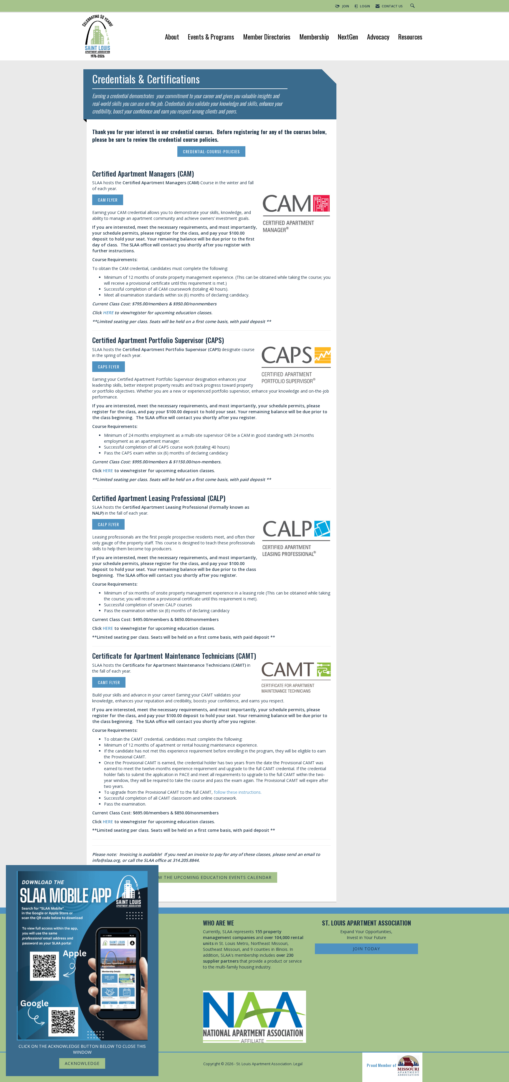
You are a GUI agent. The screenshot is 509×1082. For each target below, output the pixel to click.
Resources (410, 37)
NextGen (348, 37)
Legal (298, 1063)
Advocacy (378, 37)
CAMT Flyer (109, 682)
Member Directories (266, 37)
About (172, 37)
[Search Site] (413, 6)
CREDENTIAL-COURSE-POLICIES (211, 151)
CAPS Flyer (108, 366)
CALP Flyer (108, 524)
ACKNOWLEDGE (82, 1063)
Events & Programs (211, 37)
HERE (108, 312)
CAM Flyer (108, 200)
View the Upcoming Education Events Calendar (211, 877)
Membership (314, 37)
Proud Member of (382, 1065)
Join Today (366, 948)
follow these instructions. (238, 792)
